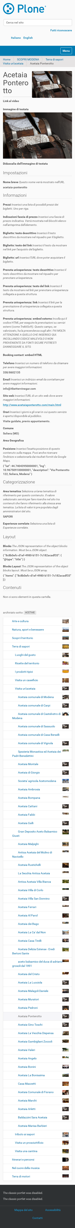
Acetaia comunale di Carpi (34, 705)
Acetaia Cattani (27, 806)
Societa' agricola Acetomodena (37, 781)
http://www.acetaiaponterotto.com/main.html (32, 405)
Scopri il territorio (22, 638)
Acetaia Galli (25, 823)
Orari (35, 414)
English (28, 37)
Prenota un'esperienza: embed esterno (35, 332)
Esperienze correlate (29, 525)
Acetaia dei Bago (28, 923)
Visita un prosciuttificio (29, 1142)
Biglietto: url (34, 259)
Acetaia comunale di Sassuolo (36, 726)
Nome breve (34, 182)
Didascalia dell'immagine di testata (25, 163)
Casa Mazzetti (27, 1083)
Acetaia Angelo (27, 1058)
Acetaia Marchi (27, 1100)
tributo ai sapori (25, 1134)
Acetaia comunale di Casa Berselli (38, 734)
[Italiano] (24, 8)
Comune (8, 428)
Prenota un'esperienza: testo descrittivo (34, 273)
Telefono (35, 365)
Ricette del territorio (27, 663)
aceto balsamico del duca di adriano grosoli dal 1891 (37, 963)
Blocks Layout (35, 568)
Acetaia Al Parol (28, 915)
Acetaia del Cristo (29, 974)
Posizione (34, 454)
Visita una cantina (26, 1151)
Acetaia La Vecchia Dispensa (36, 1033)
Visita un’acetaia (13, 63)
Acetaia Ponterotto (30, 1016)
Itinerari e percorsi (23, 1159)
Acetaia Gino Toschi (30, 1024)
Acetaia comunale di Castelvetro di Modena (36, 716)
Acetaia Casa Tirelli (29, 940)
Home (6, 59)
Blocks (35, 548)
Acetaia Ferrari (27, 907)
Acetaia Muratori (28, 999)
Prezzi (30, 206)
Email (33, 381)
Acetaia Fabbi (26, 814)
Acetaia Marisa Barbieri (32, 1125)
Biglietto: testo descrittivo (33, 235)
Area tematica (32, 501)
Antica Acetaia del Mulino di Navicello (32, 854)
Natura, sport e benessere (28, 629)
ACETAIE (30, 612)
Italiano (16, 37)
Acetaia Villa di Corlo (30, 890)
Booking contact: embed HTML (22, 355)
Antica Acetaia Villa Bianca (34, 881)
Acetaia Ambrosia (29, 789)
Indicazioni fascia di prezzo (34, 220)
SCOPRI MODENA (28, 59)
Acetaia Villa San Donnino (34, 898)
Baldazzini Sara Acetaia (32, 1117)
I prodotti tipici (24, 671)
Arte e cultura (20, 621)
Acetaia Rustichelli (29, 864)
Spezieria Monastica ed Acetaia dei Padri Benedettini (36, 753)
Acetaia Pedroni (28, 1007)
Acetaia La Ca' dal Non (32, 932)
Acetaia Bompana (29, 797)
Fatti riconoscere (61, 30)
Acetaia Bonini (27, 1066)
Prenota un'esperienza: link (32, 306)
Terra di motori (21, 1176)
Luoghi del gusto (25, 654)
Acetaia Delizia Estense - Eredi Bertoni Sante (33, 951)
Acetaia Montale (28, 764)
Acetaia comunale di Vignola (35, 743)
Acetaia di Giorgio (29, 772)
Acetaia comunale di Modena (36, 697)
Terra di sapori (54, 59)
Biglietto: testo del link (35, 247)
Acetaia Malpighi (28, 844)
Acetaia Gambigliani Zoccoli (35, 1041)
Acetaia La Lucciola (30, 982)
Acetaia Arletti (26, 1109)
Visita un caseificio (26, 680)
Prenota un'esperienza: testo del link (35, 290)
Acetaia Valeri (26, 1050)
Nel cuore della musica (26, 1168)
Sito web (32, 397)
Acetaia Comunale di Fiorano (36, 1092)
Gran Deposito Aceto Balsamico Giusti (34, 833)
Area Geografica (13, 440)
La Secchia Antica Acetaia (34, 873)
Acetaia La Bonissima (31, 1075)
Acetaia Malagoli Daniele (33, 991)
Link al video (11, 101)
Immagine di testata (16, 109)
